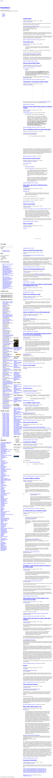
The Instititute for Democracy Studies (17, 374)
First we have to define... (7, 396)
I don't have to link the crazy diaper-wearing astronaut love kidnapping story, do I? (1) (7, 278)
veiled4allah (3, 533)
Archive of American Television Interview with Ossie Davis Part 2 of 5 (34, 769)
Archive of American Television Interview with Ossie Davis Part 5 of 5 (34, 772)
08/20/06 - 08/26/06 (6, 435)
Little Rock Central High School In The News (18, 434)
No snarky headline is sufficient (31, 478)
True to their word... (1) (6, 267)
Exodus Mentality (3, 450)
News (25, 288)
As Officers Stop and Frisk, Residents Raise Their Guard (32, 580)
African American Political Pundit (6, 442)
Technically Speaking (4, 523)
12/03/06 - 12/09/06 (6, 421)
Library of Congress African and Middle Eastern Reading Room (18, 412)
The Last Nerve (3, 525)
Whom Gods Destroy (4, 536)
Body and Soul (3, 467)
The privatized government (30, 684)
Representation (4, 258)
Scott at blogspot (3, 545)
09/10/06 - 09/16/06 (6, 432)
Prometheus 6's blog (30, 39)
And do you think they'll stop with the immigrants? (36, 312)
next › (29, 775)
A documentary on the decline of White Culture (35, 81)
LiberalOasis (3, 492)
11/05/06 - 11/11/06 (6, 425)
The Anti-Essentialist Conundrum (6, 455)
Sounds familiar (27, 18)
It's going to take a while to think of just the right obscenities (8, 335)
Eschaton (2, 472)
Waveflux (2, 535)
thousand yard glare (4, 529)
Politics (28, 44)
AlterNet (15, 387)
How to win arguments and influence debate (40, 208)
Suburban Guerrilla (4, 519)
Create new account (6, 250)
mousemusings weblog (4, 498)
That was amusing (28, 223)
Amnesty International (17, 372)
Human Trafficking (17, 420)
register (38, 39)
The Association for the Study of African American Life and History (18, 429)
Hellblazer (2, 481)
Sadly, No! (2, 517)
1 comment (36, 60)
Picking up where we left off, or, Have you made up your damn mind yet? (8, 302)
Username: (3, 246)
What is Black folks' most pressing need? (7, 407)
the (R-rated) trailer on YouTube (45, 101)
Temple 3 (2, 454)
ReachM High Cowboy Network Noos (7, 514)
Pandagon (2, 509)
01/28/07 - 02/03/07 (6, 413)
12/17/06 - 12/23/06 (6, 419)
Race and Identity (30, 21)
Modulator (2, 497)
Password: (2, 247)
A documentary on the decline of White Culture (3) (8, 274)
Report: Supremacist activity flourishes (29, 318)
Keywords (2, 489)
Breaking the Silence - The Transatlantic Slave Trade (18, 419)
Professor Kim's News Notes (5, 451)
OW (25, 316)
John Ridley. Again (26, 191)
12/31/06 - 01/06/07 (6, 416)
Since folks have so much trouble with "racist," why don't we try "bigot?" (8, 360)
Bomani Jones (3, 444)
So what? (4, 326)
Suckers (25, 665)
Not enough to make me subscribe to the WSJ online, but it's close (8, 370)
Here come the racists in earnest (31, 158)
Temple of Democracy (17, 421)
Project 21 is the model (29, 365)
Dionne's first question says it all (31, 294)
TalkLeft (2, 521)
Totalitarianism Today (4, 531)
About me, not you (27, 391)
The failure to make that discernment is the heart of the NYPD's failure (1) (7, 286)
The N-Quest (3, 456)
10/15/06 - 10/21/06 (6, 427)
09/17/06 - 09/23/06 (6, 431)
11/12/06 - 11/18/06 (6, 424)
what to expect (28, 163)
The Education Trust (17, 379)
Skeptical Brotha (3, 452)
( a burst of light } (3, 538)
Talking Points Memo (4, 520)
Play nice (4, 324)
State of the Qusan (4, 453)
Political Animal (3, 512)
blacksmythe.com (3, 446)
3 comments (32, 104)
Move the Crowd (3, 499)
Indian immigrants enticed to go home (29, 412)
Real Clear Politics (4, 549)
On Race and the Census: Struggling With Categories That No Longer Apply (35, 613)
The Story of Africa (17, 432)
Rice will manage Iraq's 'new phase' (31, 518)
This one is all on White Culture (31, 63)
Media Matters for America (28, 112)
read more (24, 39)
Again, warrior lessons (29, 204)
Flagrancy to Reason (4, 478)
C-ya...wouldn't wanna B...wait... (31, 402)
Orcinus (2, 506)
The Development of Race (18, 400)
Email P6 (3, 15)
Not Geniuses (3, 505)
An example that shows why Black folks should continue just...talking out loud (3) (7, 283)
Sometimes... (5, 403)
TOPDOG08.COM (4, 530)
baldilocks (2, 544)
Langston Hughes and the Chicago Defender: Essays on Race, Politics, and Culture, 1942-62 (18, 348)
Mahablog (2, 496)
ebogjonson (2, 447)
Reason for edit (25, 67)
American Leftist (3, 463)
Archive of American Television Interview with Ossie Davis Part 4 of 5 (34, 771)
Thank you (25, 228)
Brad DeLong (3, 468)
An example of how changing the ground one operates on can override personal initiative (37, 334)
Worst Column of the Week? (29, 166)
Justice (25, 21)
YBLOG (2, 507)
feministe (2, 477)
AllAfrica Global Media (17, 386)
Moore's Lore (3, 540)
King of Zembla (3, 490)
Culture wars (26, 315)
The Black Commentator (18, 388)
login (35, 39)
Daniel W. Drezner (4, 546)
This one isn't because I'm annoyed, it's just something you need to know (8, 320)
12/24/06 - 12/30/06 (6, 418)
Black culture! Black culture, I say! (32, 706)
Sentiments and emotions (7, 354)
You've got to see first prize (30, 422)
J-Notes (2, 486)
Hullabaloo (2, 482)
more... (2, 437)
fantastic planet (3, 476)
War (34, 297)
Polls (3, 16)
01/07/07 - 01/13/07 (6, 415)
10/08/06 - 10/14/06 (6, 428)
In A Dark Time (3, 484)
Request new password (6, 251)
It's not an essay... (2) (6, 280)
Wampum (2, 534)
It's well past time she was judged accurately (35, 510)
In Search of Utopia (4, 485)
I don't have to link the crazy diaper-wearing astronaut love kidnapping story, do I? (37, 284)
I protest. (2, 483)
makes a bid (31, 168)
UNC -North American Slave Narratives (17, 425)
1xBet (3, 14)
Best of (3, 13)
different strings (3, 471)
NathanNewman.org (4, 501)
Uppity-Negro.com (4, 532)
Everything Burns (3, 473)
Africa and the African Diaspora (29, 66)
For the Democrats (27, 297)
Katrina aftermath (27, 337)
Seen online (29, 226)
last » (30, 775)
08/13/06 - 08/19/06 (6, 436)
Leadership (3, 257)
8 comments (32, 309)
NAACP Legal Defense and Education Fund (17, 376)
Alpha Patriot (3, 550)
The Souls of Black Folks (18, 362)
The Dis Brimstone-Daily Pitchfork (6, 449)
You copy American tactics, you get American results (8, 344)
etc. (1, 541)
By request (4, 398)
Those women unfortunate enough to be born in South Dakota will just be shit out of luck (7, 391)
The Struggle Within (4, 457)
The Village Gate (3, 526)
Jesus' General (3, 487)
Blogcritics (2, 465)
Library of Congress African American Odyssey (18, 408)
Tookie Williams (5, 308)
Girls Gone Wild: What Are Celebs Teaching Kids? (31, 735)
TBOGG (2, 522)
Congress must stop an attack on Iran (29, 639)
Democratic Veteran (4, 470)
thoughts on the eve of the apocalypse (7, 528)
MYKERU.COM (3, 500)
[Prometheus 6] (3, 5)
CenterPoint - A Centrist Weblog (6, 469)
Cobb (1, 459)
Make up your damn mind (7, 322)
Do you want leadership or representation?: (5, 256)
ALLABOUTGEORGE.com (5, 443)
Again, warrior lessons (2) (7, 272)
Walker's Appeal (16, 366)
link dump (30, 208)
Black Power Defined (17, 367)
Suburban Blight (3, 543)
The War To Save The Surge (28, 299)
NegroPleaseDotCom (4, 503)
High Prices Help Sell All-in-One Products (30, 670)
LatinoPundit (3, 491)
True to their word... (28, 41)
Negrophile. (2, 502)
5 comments (36, 182)
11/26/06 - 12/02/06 (6, 422)
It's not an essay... (27, 388)
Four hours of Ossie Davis (30, 760)
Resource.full (3, 515)
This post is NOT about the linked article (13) (7, 266)
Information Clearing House (18, 392)
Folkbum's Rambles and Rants (6, 479)
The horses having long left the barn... (33, 250)
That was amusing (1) (6, 276)
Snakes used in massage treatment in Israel (30, 133)
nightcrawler (3, 504)
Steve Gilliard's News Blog (5, 518)
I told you (24, 163)
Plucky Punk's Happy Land (5, 511)
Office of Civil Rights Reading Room (17, 431)
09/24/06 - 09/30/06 (6, 430)
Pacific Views (3, 508)
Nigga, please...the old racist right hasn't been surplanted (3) (8, 271)
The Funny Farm (3, 524)
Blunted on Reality (4, 466)
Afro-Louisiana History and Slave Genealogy (18, 423)
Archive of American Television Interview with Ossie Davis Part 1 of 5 (34, 768)
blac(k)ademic (3, 445)
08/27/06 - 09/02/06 (6, 434)
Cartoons (25, 226)
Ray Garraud (3, 513)
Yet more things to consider (7, 341)
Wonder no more (5, 339)
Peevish (2, 510)
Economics (31, 405)
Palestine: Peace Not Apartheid (40, 273)
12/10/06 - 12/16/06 (6, 420)
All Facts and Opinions (4, 462)
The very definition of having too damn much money (37, 129)
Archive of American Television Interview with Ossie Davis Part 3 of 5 (34, 770)
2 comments (36, 221)
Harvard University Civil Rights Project (18, 378)
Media (25, 84)
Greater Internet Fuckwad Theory (34, 462)
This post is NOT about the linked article (34, 269)
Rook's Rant (3, 516)
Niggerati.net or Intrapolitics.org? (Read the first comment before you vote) (8, 348)
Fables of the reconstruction (5, 475)
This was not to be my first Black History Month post (8, 394)
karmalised (2, 488)
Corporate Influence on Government (17, 399)
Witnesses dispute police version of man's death (31, 26)
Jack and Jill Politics (4, 448)
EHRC (15, 380)
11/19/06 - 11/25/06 (6, 423)
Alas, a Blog (3, 461)
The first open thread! (6, 331)
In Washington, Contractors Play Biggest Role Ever (31, 689)
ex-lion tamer (3, 474)
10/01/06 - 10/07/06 (6, 429)
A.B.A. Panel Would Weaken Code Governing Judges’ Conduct (33, 255)
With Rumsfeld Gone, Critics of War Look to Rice (31, 551)
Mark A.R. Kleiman (4, 494)
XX (1, 537)
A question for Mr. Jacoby (7, 337)
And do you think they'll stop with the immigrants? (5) (7, 269)
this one (36, 275)
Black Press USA (16, 389)
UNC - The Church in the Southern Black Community (18, 427)
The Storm (2, 527)
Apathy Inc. (2, 464)
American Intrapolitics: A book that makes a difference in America (8, 357)
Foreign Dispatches (4, 548)
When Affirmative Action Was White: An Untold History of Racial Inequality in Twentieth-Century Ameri (8, 316)
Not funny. (27, 69)
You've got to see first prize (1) (8, 281)
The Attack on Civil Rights (18, 397)
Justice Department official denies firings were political (32, 53)
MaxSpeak (2, 495)
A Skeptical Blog (3, 460)
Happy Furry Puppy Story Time (6, 480)
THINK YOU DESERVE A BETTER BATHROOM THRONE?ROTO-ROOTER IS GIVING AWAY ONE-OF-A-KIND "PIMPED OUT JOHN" (37, 427)
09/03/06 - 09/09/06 (6, 433)
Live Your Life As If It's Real (5, 493)
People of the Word (27, 161)
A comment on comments (29, 442)
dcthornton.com (3, 547)
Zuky (1, 458)
